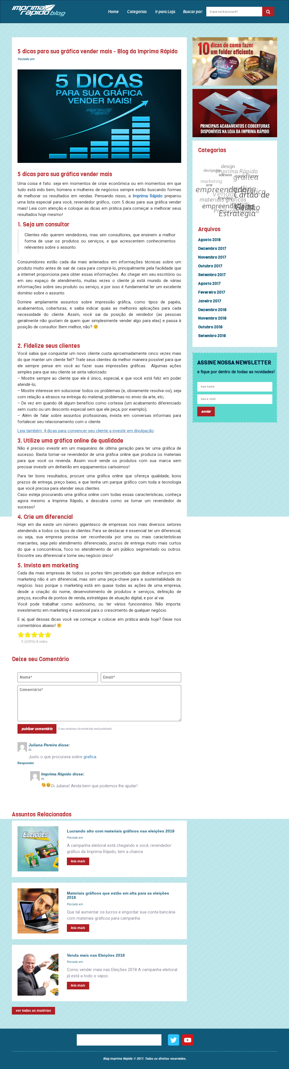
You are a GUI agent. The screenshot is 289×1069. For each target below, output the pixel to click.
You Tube (187, 1040)
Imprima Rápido (148, 195)
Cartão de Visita (250, 207)
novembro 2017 (212, 257)
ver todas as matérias (33, 1011)
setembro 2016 (212, 335)
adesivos (227, 179)
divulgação (216, 169)
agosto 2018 (209, 239)
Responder (25, 763)
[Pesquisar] (268, 11)
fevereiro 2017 (211, 292)
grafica (90, 756)
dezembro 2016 (212, 309)
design (232, 169)
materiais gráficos (222, 193)
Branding (222, 202)
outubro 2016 (210, 327)
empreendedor (223, 186)
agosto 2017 (209, 283)
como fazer (248, 182)
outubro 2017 (210, 266)
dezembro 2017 (212, 248)
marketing (214, 175)
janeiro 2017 (209, 301)
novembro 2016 (212, 318)
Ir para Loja (165, 11)
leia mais (78, 861)
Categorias (137, 11)
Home (113, 11)
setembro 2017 (212, 274)
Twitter (173, 1040)
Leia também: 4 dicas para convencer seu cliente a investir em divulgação (85, 430)
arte (209, 187)
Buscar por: (193, 11)
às (30, 749)
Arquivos (209, 229)
